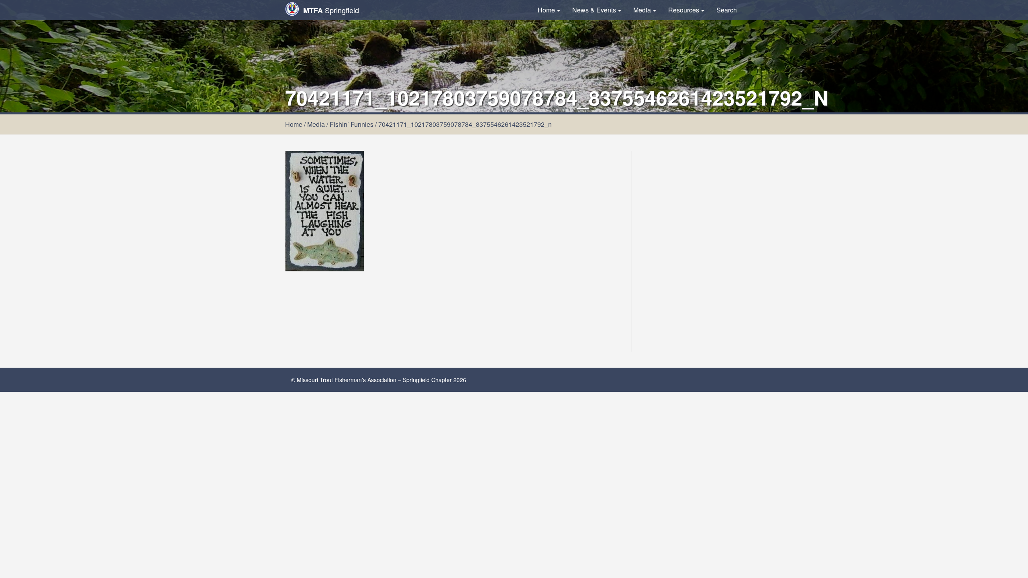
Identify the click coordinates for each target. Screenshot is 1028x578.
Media (642, 9)
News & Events (594, 9)
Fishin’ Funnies (351, 124)
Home (546, 9)
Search (726, 9)
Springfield (331, 10)
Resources (683, 9)
